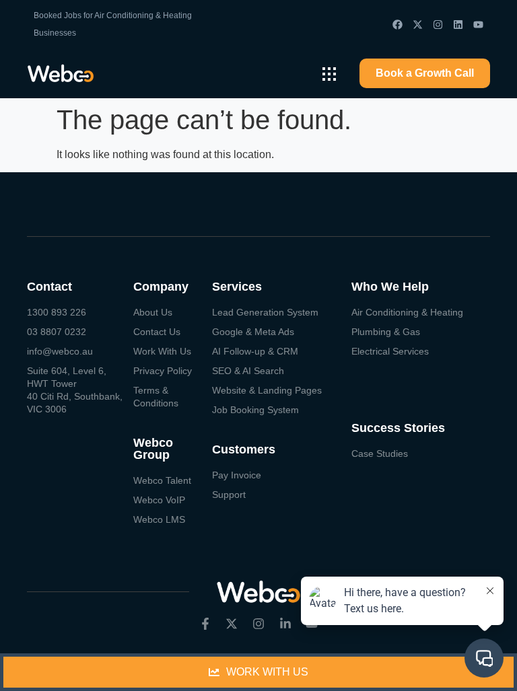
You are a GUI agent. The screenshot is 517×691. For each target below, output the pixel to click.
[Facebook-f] (205, 623)
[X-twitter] (418, 25)
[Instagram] (438, 25)
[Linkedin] (458, 25)
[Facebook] (397, 25)
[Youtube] (478, 25)
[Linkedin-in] (285, 623)
